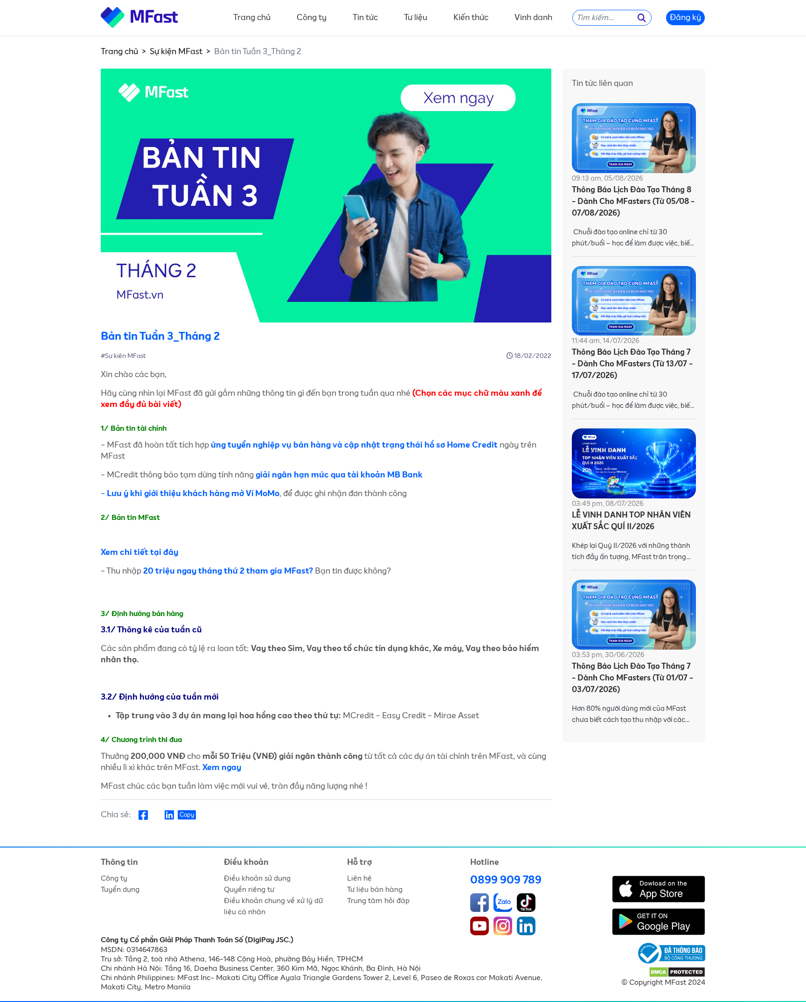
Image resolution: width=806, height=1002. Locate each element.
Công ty (312, 18)
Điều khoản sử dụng (257, 878)
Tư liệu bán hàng (375, 889)
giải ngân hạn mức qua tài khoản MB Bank (338, 475)
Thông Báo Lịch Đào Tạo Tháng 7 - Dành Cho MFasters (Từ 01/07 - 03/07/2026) (632, 678)
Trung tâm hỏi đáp (378, 900)
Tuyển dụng (120, 889)
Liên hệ (359, 878)
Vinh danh (533, 18)
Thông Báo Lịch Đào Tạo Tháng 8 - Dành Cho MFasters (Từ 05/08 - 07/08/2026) (633, 201)
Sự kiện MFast (176, 52)
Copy (187, 815)
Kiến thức (470, 18)
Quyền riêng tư (249, 889)
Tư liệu (415, 18)
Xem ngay (221, 768)
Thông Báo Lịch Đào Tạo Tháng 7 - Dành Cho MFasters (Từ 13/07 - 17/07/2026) (632, 364)
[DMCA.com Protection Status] (677, 971)
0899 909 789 (506, 880)
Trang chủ (252, 18)
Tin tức (365, 18)
